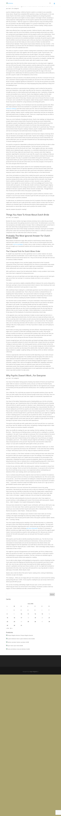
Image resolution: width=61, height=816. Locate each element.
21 (49, 617)
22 (7, 621)
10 (21, 614)
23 (14, 621)
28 (49, 621)
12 (35, 614)
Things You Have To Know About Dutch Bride (27, 214)
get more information (32, 528)
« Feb (7, 628)
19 (35, 617)
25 (28, 621)
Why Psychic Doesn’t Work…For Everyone (26, 375)
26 (35, 621)
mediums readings (11, 108)
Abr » (11, 628)
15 (7, 617)
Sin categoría (15, 8)
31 (21, 625)
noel (9, 8)
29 (7, 625)
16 (14, 617)
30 (14, 625)
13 (42, 614)
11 (28, 614)
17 (21, 617)
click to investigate (18, 244)
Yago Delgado (33, 671)
